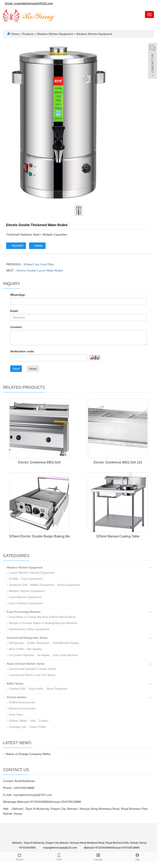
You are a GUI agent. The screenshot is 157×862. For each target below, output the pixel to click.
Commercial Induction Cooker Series (32, 668)
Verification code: (22, 351)
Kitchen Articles (16, 697)
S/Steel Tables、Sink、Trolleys (28, 720)
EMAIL (38, 245)
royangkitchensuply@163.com (32, 794)
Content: (16, 327)
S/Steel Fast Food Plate (39, 264)
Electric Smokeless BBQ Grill (39, 462)
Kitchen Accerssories (22, 708)
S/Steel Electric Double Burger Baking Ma (39, 536)
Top (137, 859)
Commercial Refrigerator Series (27, 637)
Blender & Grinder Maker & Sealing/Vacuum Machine (43, 623)
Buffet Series (15, 683)
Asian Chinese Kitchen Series (26, 663)
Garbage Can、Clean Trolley (27, 726)
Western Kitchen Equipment (55, 34)
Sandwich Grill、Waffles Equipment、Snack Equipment (44, 584)
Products (28, 34)
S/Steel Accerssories (22, 702)
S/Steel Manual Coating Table (117, 536)
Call (58, 859)
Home (15, 34)
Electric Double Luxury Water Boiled (40, 270)
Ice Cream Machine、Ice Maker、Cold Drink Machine (43, 655)
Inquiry (98, 859)
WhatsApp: (18, 294)
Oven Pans (16, 714)
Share (20, 859)
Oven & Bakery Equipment (26, 603)
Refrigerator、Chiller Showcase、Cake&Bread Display (44, 642)
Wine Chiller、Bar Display (25, 649)
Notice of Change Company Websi (28, 754)
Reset (33, 368)
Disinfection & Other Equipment (29, 629)
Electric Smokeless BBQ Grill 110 (118, 462)
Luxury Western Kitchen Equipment (31, 572)
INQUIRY (17, 245)
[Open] (152, 61)
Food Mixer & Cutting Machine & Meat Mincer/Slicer (42, 617)
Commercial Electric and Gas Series (32, 675)
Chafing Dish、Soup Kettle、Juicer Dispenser (38, 688)
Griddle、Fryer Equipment (26, 578)
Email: (14, 311)
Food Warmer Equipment (25, 597)
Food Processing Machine (23, 611)
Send (16, 368)
